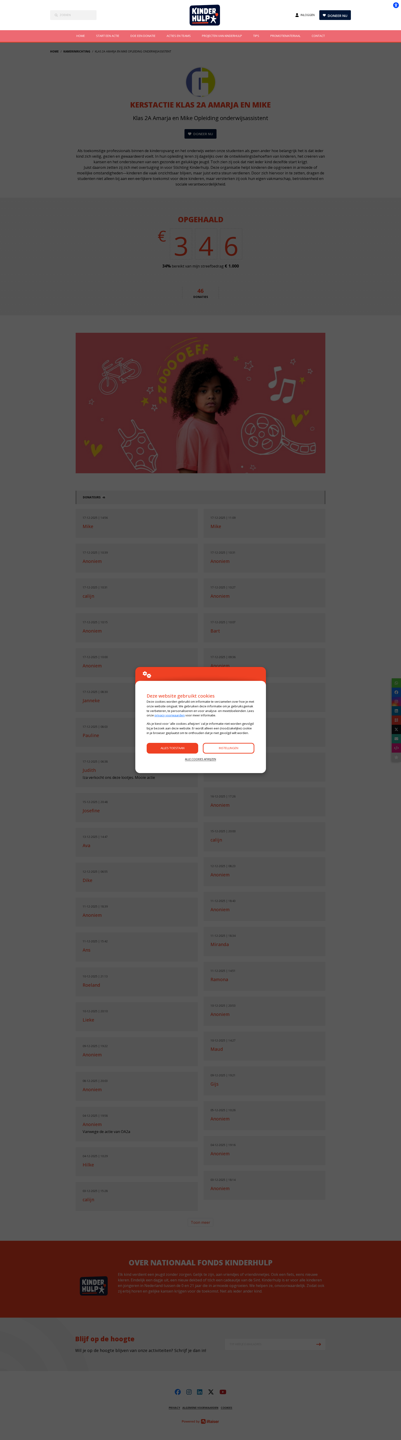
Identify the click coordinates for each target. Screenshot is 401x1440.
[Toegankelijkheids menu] (396, 5)
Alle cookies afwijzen (200, 759)
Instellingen (228, 748)
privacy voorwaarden (170, 715)
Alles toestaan (172, 748)
